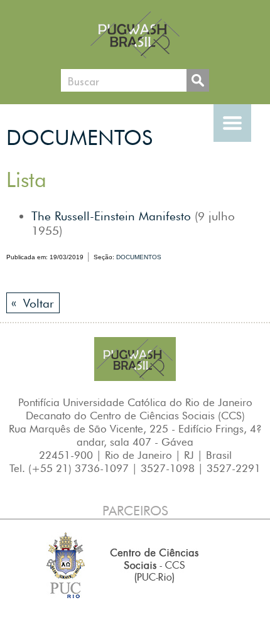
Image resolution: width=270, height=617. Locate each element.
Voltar (32, 303)
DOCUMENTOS (79, 138)
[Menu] (232, 123)
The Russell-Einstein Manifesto (111, 216)
